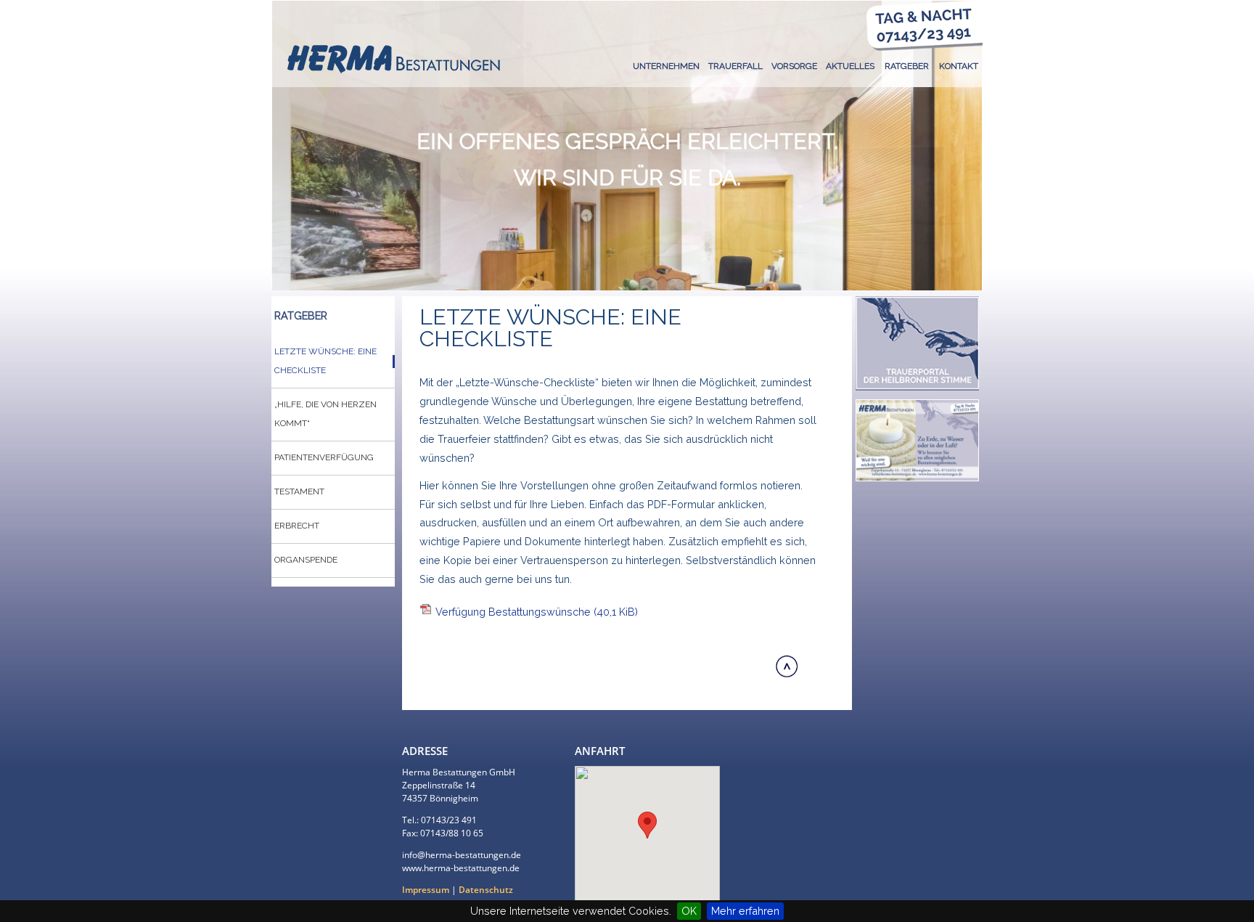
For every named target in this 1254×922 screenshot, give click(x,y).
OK (689, 911)
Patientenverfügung (324, 457)
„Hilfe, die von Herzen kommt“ (325, 413)
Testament (299, 491)
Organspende (305, 560)
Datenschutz (486, 890)
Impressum (425, 890)
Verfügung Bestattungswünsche (536, 611)
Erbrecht (296, 526)
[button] (647, 825)
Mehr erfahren (745, 911)
